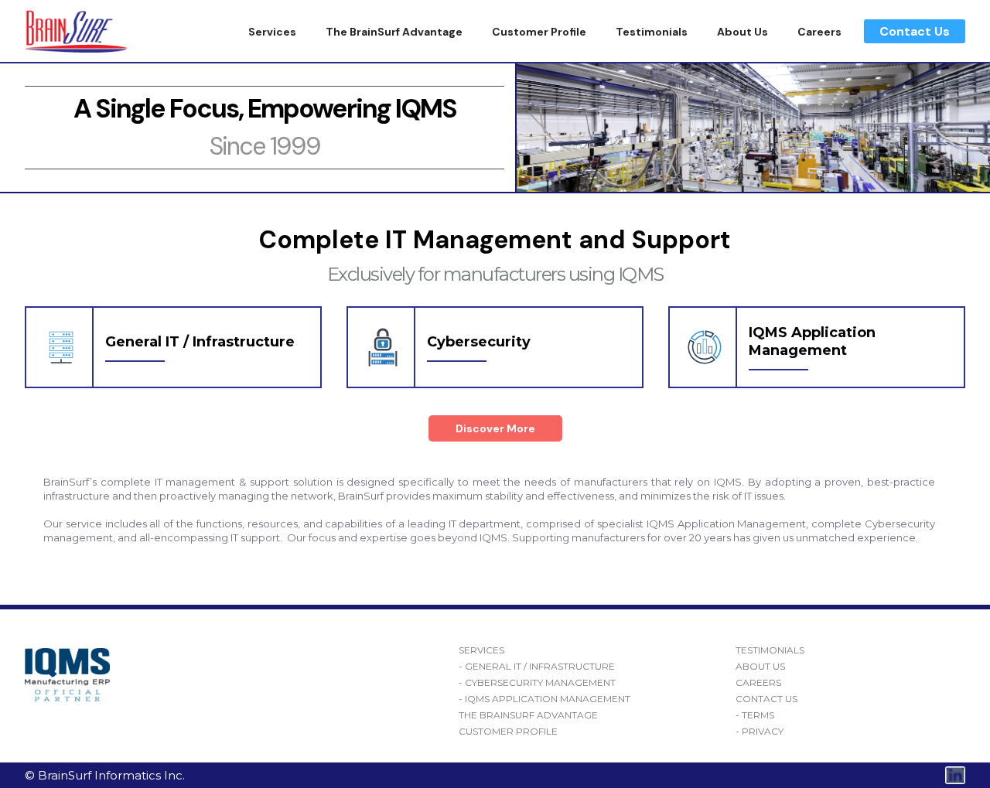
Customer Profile (539, 32)
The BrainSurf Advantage (394, 32)
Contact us (766, 699)
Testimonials (652, 32)
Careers (819, 32)
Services (272, 32)
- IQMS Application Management (544, 699)
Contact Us (914, 31)
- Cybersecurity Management (537, 683)
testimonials (770, 650)
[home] (76, 31)
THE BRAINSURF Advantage (528, 715)
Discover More (495, 428)
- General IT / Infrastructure (537, 666)
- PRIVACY (759, 731)
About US (760, 666)
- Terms (755, 715)
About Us (742, 32)
